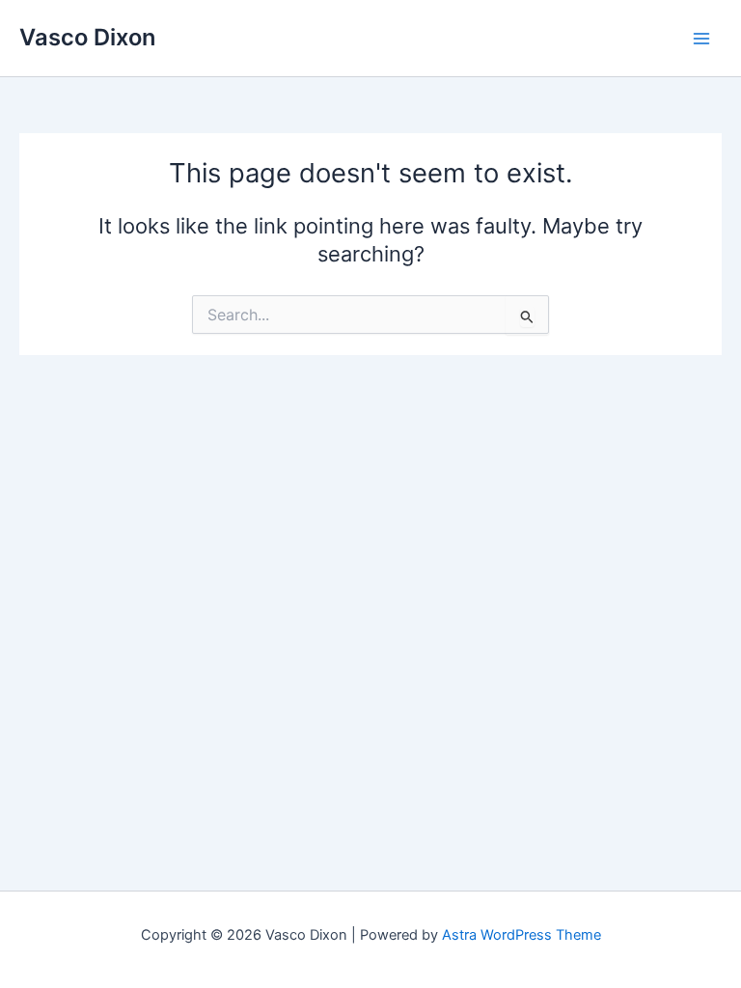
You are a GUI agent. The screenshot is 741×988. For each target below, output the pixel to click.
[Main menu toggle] (701, 38)
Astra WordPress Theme (521, 935)
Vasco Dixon (87, 37)
